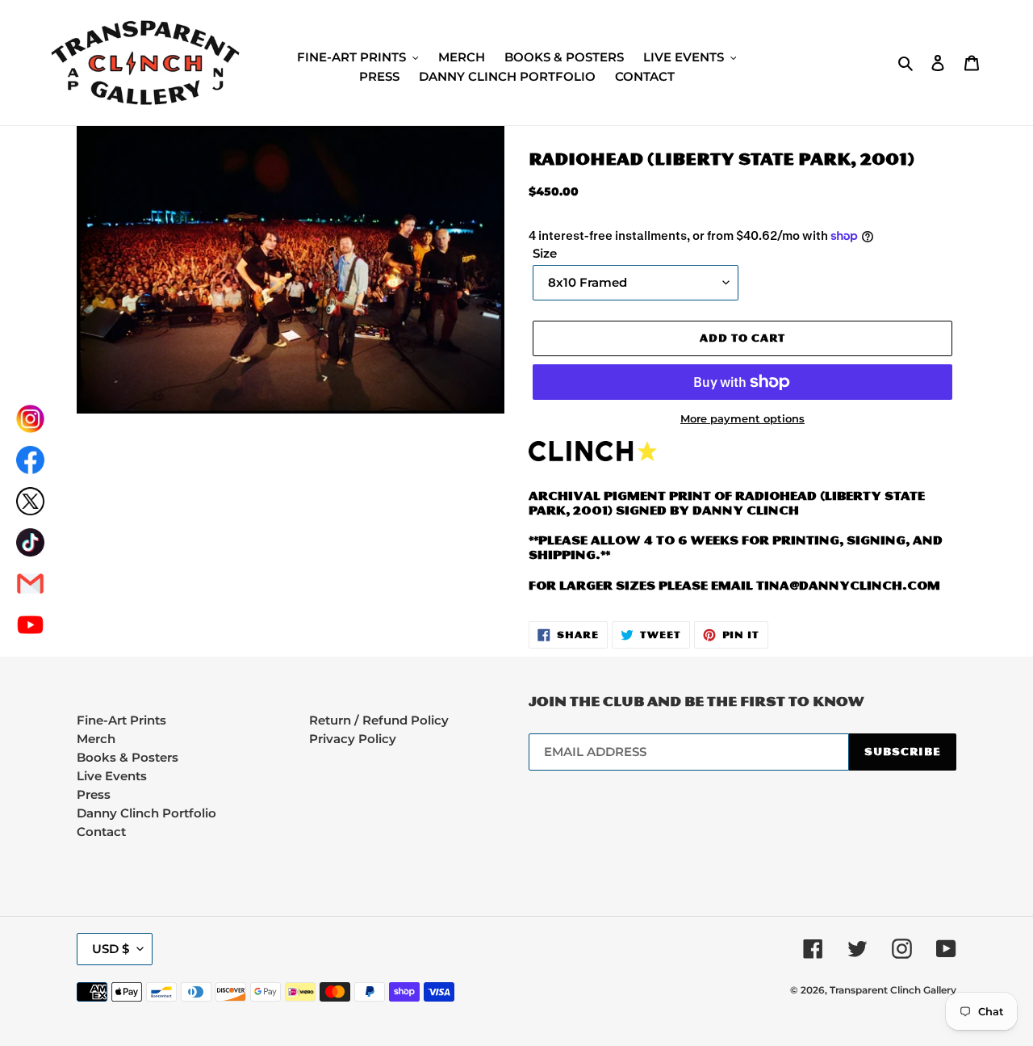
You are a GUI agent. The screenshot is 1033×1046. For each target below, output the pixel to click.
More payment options (742, 419)
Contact (101, 831)
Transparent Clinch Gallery (893, 990)
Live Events (112, 775)
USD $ (110, 948)
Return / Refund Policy (379, 720)
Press (94, 794)
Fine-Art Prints (121, 720)
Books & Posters (127, 757)
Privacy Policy (352, 738)
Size (545, 253)
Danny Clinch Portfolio (146, 813)
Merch (96, 738)
